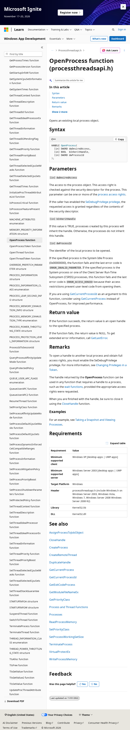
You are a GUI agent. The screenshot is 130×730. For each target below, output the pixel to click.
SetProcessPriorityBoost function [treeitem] (22, 481)
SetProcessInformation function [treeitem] (22, 461)
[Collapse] (42, 47)
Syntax (55, 93)
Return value (59, 102)
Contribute (64, 722)
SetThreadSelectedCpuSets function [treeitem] (24, 583)
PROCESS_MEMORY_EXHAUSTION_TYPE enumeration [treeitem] (25, 318)
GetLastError (99, 338)
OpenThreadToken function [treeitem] (25, 258)
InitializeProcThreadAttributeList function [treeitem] (25, 194)
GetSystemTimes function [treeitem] (23, 89)
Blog (48, 722)
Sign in (122, 29)
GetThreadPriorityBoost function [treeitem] (22, 157)
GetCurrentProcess (93, 299)
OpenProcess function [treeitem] (22, 240)
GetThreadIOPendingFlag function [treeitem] (23, 141)
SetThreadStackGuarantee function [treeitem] (24, 593)
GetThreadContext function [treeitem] (24, 95)
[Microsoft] (6, 29)
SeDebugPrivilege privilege (102, 202)
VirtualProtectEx (59, 652)
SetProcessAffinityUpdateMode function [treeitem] (25, 415)
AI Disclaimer (10, 722)
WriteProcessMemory (63, 659)
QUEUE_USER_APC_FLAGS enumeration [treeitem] (23, 380)
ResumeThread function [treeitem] (23, 401)
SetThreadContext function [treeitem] (24, 506)
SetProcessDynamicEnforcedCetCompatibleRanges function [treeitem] (25, 448)
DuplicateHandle (60, 562)
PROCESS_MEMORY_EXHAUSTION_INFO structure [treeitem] (25, 308)
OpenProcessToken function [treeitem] (25, 246)
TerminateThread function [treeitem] (24, 632)
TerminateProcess (60, 644)
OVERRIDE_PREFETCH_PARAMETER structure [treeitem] (25, 267)
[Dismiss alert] (123, 6)
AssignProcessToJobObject (66, 532)
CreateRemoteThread (63, 555)
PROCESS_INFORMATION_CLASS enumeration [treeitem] (25, 287)
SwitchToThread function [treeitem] (23, 619)
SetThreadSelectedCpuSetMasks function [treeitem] (25, 572)
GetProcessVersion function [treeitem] (25, 66)
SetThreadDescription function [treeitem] (21, 514)
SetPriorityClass (59, 629)
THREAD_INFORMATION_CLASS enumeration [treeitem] (25, 640)
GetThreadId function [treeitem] (21, 112)
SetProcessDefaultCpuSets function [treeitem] (24, 436)
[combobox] (23, 54)
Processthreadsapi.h (70, 50)
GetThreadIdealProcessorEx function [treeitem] (25, 120)
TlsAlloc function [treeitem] (18, 659)
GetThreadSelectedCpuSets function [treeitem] (24, 178)
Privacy (78, 722)
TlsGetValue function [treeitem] (21, 671)
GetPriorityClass (59, 599)
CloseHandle (70, 404)
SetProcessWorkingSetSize (66, 637)
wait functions (73, 387)
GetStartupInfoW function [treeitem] (24, 72)
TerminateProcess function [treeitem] (24, 626)
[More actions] (124, 50)
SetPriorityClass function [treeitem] (23, 407)
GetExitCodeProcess (62, 585)
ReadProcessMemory (63, 622)
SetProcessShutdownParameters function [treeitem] (25, 492)
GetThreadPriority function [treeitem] (24, 149)
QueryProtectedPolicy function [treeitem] (21, 370)
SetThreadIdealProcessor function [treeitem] (23, 525)
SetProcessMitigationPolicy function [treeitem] (24, 471)
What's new (99, 38)
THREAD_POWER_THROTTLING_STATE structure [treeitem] (25, 651)
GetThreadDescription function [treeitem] (22, 104)
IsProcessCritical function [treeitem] (23, 202)
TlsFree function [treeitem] (18, 665)
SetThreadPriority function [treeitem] (24, 553)
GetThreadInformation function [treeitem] (22, 130)
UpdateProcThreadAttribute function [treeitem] (25, 692)
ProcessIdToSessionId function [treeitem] (21, 349)
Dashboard (117, 38)
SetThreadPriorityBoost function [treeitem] (22, 562)
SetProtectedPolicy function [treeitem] (24, 500)
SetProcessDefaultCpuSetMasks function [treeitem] (25, 426)
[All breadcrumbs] (52, 50)
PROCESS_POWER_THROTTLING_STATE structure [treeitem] (25, 329)
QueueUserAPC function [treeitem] (23, 388)
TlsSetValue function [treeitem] (21, 683)
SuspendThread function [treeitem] (23, 613)
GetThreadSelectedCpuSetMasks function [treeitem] (25, 168)
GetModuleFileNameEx (63, 592)
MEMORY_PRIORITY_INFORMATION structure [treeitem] (25, 232)
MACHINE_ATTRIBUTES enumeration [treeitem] (22, 221)
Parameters (58, 97)
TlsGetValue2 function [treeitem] (21, 677)
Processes (55, 614)
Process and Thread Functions (68, 607)
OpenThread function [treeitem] (21, 252)
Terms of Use (10, 727)
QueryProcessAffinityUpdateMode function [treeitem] (25, 360)
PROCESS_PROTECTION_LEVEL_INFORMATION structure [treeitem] (25, 339)
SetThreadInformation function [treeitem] (22, 545)
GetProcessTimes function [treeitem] (24, 60)
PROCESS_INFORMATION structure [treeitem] (23, 277)
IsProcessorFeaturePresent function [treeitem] (24, 211)
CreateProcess (58, 547)
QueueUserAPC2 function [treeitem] (23, 394)
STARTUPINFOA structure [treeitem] (23, 601)
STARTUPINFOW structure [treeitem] (24, 607)
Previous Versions (32, 722)
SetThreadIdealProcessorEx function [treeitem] (24, 535)
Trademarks (28, 727)
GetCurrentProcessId (83, 294)
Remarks (57, 106)
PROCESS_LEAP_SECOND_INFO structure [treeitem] (25, 298)
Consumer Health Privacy (102, 722)
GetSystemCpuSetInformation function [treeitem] (25, 81)
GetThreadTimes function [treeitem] (23, 186)
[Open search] (113, 30)
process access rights (111, 194)
